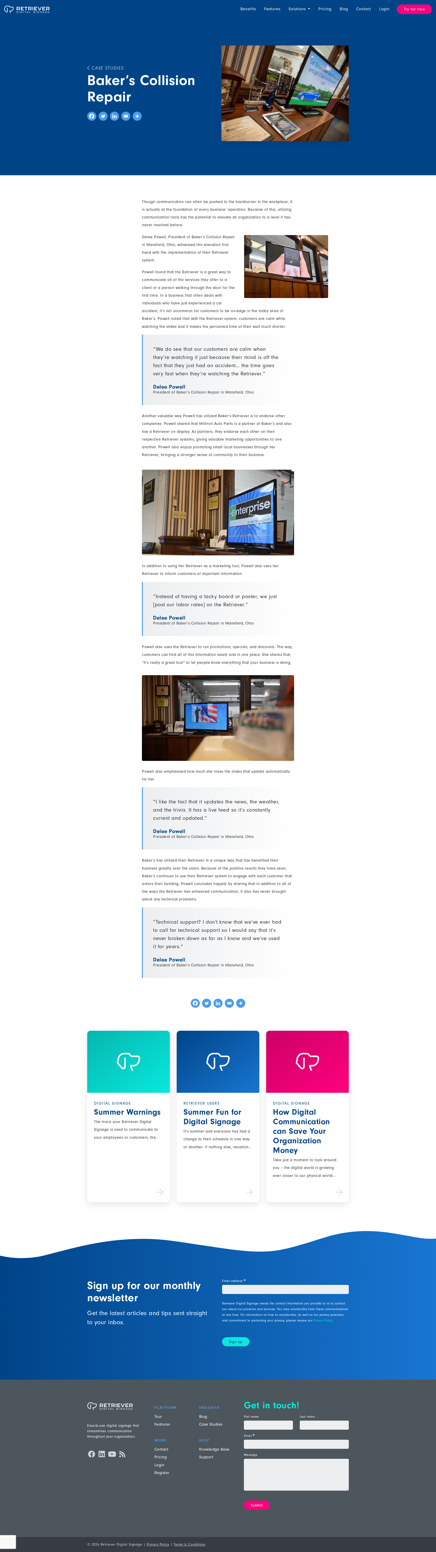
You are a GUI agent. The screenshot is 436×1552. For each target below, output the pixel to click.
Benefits (248, 9)
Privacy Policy (322, 1320)
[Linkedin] (114, 116)
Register (161, 1472)
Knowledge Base (214, 1449)
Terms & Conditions (190, 1544)
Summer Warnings (127, 1112)
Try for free (414, 9)
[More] (137, 116)
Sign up (236, 1341)
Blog (344, 9)
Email (249, 1435)
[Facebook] (91, 116)
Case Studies (107, 68)
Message (251, 1455)
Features (272, 9)
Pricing (324, 9)
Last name (307, 1416)
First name (251, 1416)
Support (206, 1457)
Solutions (298, 9)
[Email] (125, 116)
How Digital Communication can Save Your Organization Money (301, 1131)
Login (384, 9)
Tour (158, 1416)
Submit (257, 1505)
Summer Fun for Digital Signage (212, 1116)
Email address (233, 1281)
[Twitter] (103, 116)
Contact (363, 9)
